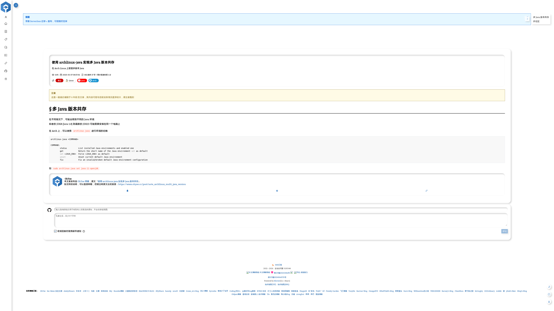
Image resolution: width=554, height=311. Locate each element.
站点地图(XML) (283, 284)
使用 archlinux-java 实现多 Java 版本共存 (118, 181)
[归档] (6, 31)
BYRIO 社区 (261, 291)
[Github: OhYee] (6, 70)
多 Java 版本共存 (541, 17)
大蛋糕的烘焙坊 (131, 291)
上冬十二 (86, 291)
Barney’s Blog (447, 291)
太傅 (97, 291)
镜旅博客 (319, 294)
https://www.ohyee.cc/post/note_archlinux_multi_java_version (152, 184)
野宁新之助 (469, 291)
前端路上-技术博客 (258, 294)
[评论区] (6, 47)
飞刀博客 (343, 291)
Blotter (277, 281)
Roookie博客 (119, 291)
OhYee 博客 (83, 181)
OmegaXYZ (373, 291)
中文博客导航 (264, 272)
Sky (110, 291)
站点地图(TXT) (270, 284)
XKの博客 (204, 291)
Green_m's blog (192, 291)
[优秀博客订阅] (6, 63)
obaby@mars (69, 291)
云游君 (182, 291)
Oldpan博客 (236, 294)
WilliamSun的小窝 (421, 291)
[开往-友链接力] (301, 272)
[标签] (6, 39)
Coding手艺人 (235, 291)
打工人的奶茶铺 (274, 291)
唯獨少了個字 (223, 291)
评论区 (536, 21)
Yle (268, 294)
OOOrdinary (489, 291)
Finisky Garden (332, 291)
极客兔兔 (294, 291)
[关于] (6, 55)
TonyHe (352, 291)
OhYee (42, 291)
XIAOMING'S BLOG (146, 291)
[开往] (6, 78)
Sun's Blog (408, 291)
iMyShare (160, 291)
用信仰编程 (285, 291)
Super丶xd (320, 291)
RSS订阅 (278, 265)
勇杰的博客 (275, 294)
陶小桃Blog (285, 294)
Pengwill (303, 291)
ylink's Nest (511, 291)
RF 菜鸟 (311, 291)
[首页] (6, 23)
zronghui (300, 294)
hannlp (168, 291)
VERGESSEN (435, 291)
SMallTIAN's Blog (386, 291)
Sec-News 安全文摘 (54, 291)
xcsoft (175, 291)
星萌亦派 (246, 294)
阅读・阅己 (310, 294)
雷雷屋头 (398, 291)
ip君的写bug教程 (249, 291)
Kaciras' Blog (361, 291)
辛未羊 (78, 291)
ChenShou (459, 291)
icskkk (498, 291)
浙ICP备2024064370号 (277, 277)
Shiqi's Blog (522, 291)
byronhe (212, 291)
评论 (504, 231)
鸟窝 (92, 291)
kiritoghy (479, 291)
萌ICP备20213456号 (281, 273)
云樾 (293, 294)
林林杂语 (104, 291)
